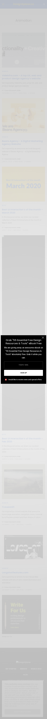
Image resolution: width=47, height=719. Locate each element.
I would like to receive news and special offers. (25, 379)
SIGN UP (23, 373)
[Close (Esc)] (43, 339)
